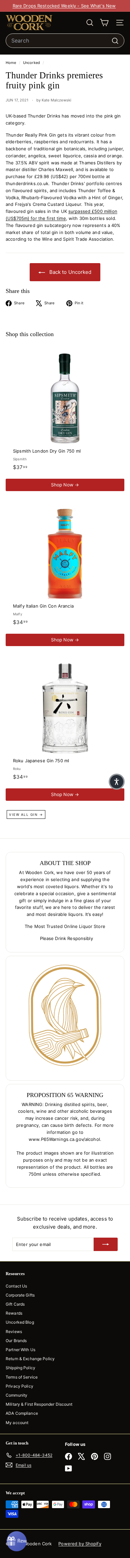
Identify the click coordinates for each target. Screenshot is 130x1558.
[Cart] (104, 22)
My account (17, 1422)
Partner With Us (20, 1349)
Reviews (14, 1331)
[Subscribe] (106, 1244)
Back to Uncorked (69, 272)
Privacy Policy (19, 1386)
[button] (117, 782)
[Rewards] (17, 1541)
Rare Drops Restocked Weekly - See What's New (64, 5)
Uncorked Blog (20, 1322)
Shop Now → (65, 484)
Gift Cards (15, 1304)
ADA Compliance (22, 1413)
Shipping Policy (20, 1367)
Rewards (14, 1313)
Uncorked (31, 62)
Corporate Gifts (20, 1295)
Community (16, 1395)
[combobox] (65, 40)
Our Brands (16, 1340)
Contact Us (16, 1286)
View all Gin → (26, 814)
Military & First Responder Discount (39, 1404)
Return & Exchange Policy (30, 1358)
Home (11, 62)
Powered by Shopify (79, 1543)
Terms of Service (22, 1377)
